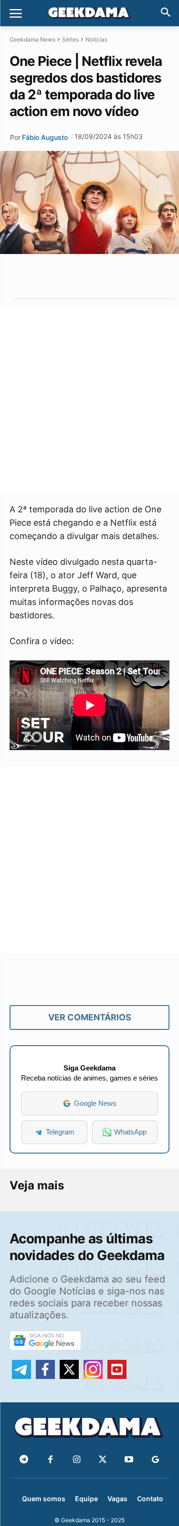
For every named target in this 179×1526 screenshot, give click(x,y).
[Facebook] (50, 1460)
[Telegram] (109, 276)
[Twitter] (103, 1460)
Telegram (60, 1132)
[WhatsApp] (87, 276)
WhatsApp (130, 1132)
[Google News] (155, 1460)
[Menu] (16, 13)
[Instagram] (76, 1460)
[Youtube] (129, 1460)
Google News (95, 1103)
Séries (70, 39)
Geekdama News (32, 39)
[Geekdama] (89, 13)
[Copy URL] (131, 276)
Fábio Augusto (45, 137)
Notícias (96, 39)
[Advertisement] (89, 400)
